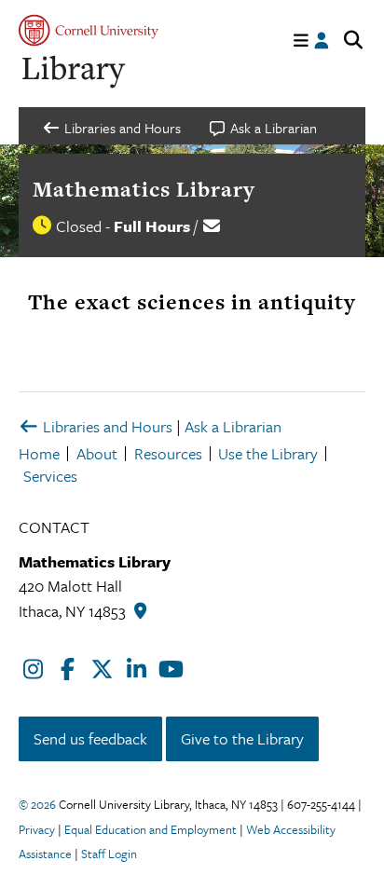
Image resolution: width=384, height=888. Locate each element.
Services (50, 475)
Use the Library (268, 453)
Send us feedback (90, 738)
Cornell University (88, 30)
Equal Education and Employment (150, 829)
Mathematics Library (144, 189)
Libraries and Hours (105, 426)
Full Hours (152, 226)
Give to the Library (242, 738)
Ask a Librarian (233, 426)
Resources (168, 453)
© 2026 (37, 804)
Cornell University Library (74, 72)
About (96, 453)
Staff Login (109, 853)
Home (39, 453)
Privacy (37, 829)
